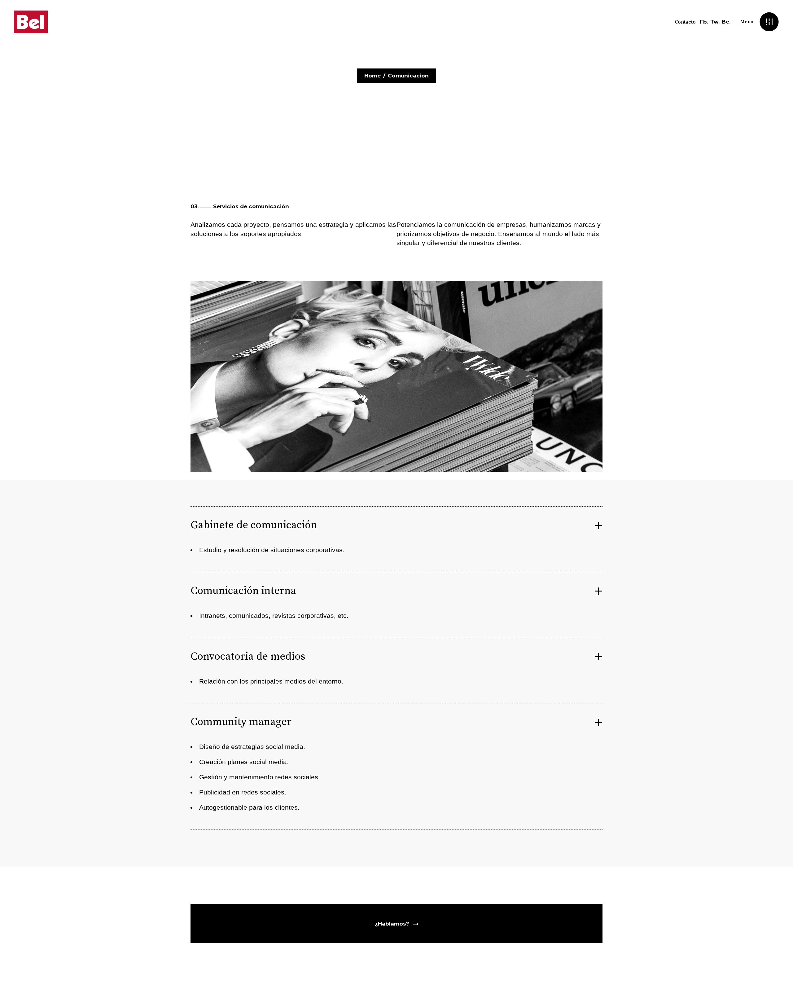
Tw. (715, 22)
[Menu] (769, 22)
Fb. (704, 22)
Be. (726, 22)
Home (372, 76)
